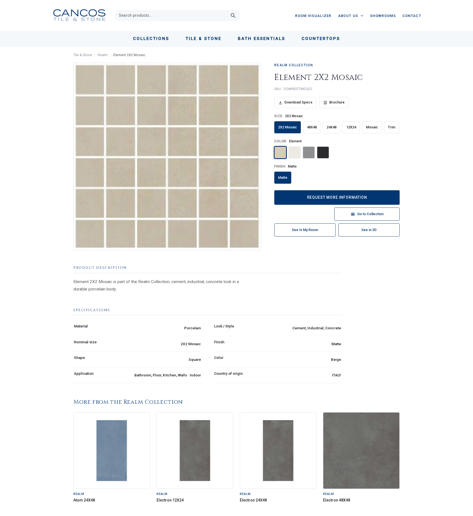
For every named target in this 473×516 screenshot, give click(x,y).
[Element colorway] (280, 152)
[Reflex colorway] (295, 152)
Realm (103, 55)
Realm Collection (293, 65)
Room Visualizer (313, 16)
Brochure (337, 102)
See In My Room (305, 230)
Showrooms (383, 16)
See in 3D (369, 230)
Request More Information (337, 197)
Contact (411, 16)
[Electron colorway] (323, 152)
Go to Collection (370, 214)
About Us (348, 16)
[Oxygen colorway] (309, 152)
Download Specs (298, 102)
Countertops (321, 38)
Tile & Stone (82, 55)
